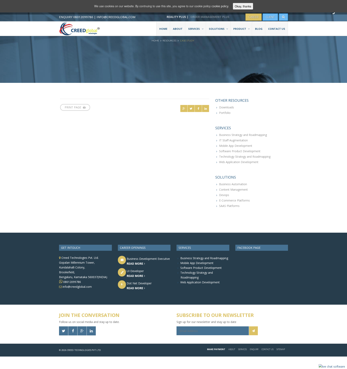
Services (194, 29)
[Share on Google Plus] (183, 108)
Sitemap (281, 349)
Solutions (217, 29)
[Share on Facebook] (198, 108)
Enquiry (254, 349)
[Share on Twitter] (191, 108)
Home (163, 29)
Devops (224, 195)
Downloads (226, 107)
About (178, 29)
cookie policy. (220, 6)
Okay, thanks (243, 6)
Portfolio (225, 113)
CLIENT (270, 17)
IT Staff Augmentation (233, 140)
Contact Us (276, 29)
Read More (135, 263)
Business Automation (233, 184)
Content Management (233, 189)
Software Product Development (239, 151)
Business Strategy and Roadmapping (243, 135)
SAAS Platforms (229, 206)
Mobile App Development (235, 146)
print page (73, 107)
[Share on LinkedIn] (205, 108)
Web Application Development (238, 162)
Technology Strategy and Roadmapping (244, 156)
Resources (169, 40)
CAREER (253, 17)
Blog (258, 29)
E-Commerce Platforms (234, 200)
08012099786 (71, 282)
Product (239, 29)
